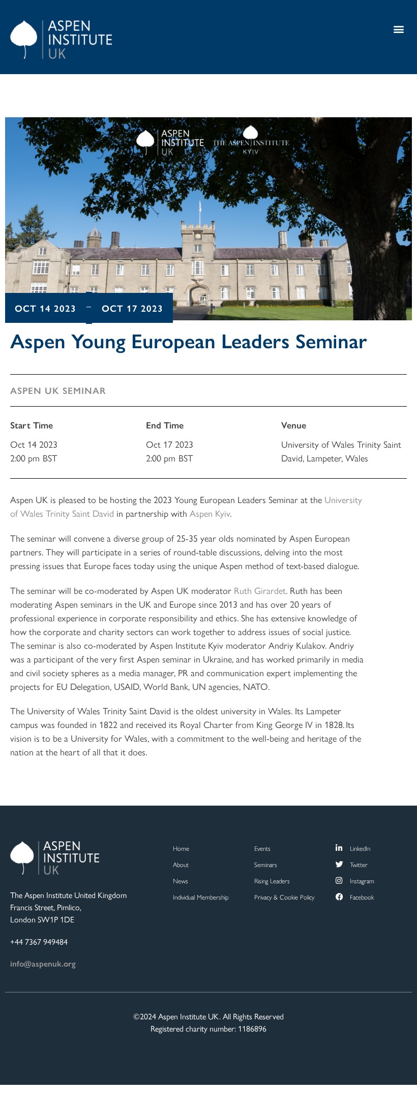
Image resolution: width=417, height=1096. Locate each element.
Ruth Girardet (260, 590)
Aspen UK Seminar (58, 390)
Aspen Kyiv (210, 513)
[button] (398, 28)
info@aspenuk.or (41, 963)
